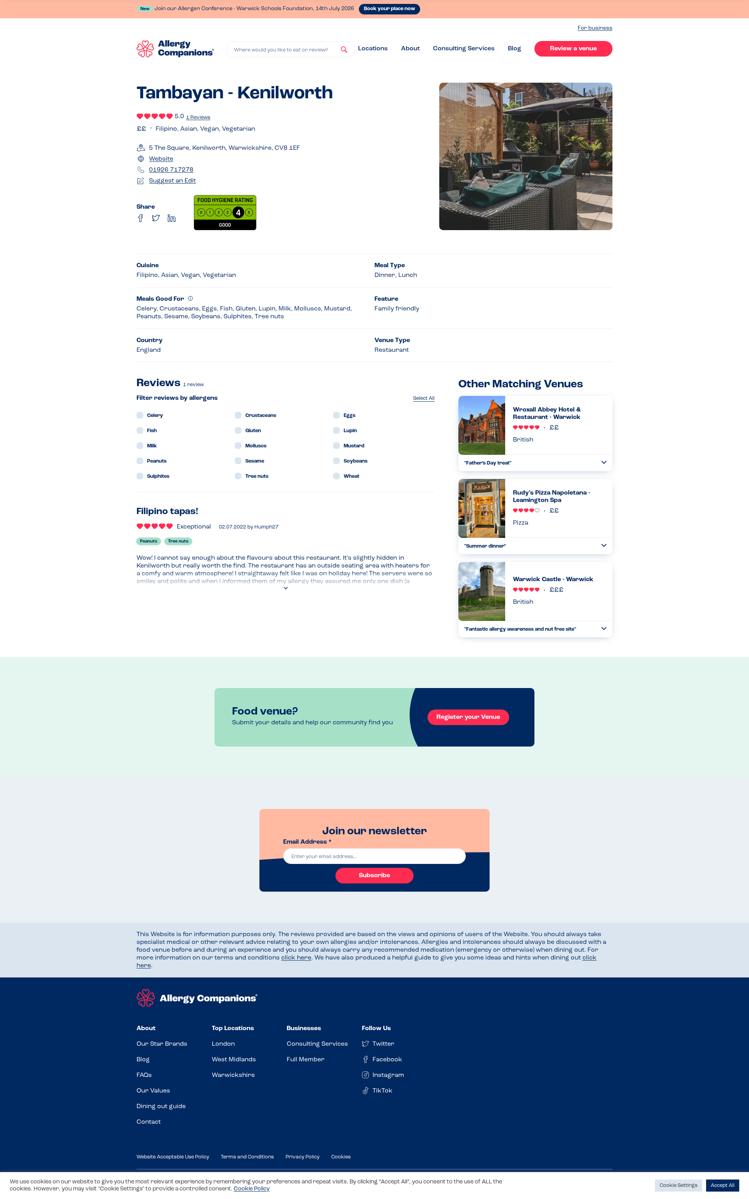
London (223, 1044)
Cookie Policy (252, 1189)
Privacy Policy (302, 1157)
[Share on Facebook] (140, 218)
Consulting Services (464, 49)
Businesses (304, 1028)
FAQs (144, 1075)
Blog (514, 49)
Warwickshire (233, 1075)
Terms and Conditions (247, 1157)
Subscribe (374, 876)
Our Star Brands (162, 1044)
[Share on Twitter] (156, 218)
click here (296, 958)
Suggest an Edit (172, 181)
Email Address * (307, 842)
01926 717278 (171, 170)
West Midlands (234, 1060)
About (410, 49)
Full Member (306, 1060)
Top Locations (233, 1028)
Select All (424, 398)
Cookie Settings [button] (679, 1185)
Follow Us (376, 1028)
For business (595, 28)
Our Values (153, 1091)
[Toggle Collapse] (604, 462)
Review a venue (573, 49)
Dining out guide (161, 1106)
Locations (373, 49)
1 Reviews (198, 117)
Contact (149, 1122)
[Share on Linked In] (172, 218)
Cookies (341, 1157)
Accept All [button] (723, 1185)
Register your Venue (468, 717)
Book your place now (389, 8)
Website (161, 159)
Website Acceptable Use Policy (173, 1157)
